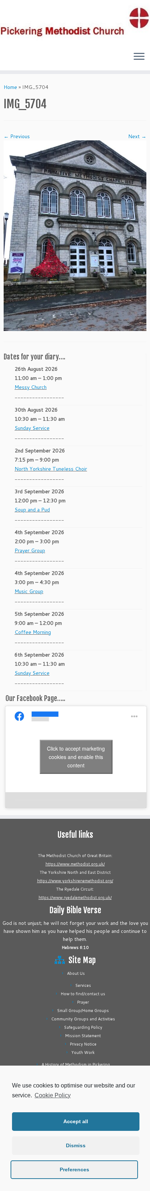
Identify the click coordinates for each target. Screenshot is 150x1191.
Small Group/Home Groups (83, 1010)
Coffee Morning (33, 632)
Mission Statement (83, 1036)
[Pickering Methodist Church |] (75, 23)
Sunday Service (32, 428)
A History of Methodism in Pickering (76, 1064)
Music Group (29, 591)
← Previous (17, 136)
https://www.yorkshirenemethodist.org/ (75, 881)
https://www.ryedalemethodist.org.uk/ (75, 897)
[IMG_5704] (75, 235)
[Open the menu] (139, 57)
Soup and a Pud (32, 509)
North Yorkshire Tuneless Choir (51, 468)
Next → (137, 136)
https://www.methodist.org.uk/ (75, 864)
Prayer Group (30, 550)
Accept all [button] (75, 1121)
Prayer (83, 1002)
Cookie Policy (53, 1095)
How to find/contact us (83, 994)
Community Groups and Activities (83, 1019)
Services (83, 985)
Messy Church (31, 387)
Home (10, 87)
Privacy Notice (83, 1044)
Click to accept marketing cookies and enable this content (76, 757)
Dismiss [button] (76, 1145)
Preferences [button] (74, 1169)
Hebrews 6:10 (75, 947)
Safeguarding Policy (83, 1027)
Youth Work (83, 1052)
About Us (76, 973)
